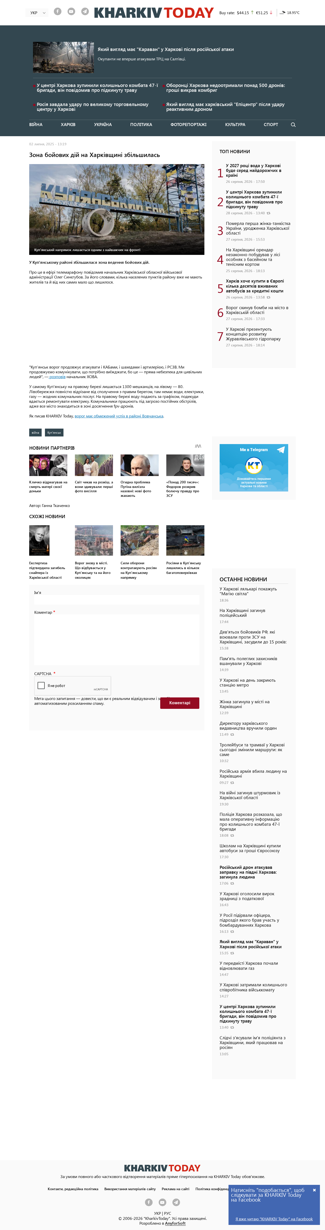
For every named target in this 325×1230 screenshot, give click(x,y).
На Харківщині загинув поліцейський (242, 612)
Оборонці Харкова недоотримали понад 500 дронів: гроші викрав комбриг (225, 87)
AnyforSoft (175, 1223)
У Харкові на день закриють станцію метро (248, 682)
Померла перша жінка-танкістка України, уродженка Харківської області (258, 228)
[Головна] (154, 13)
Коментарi (179, 703)
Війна (35, 124)
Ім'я (37, 592)
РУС (167, 1213)
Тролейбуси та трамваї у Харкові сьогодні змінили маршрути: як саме (252, 749)
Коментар (43, 612)
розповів (57, 376)
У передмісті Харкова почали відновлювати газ (249, 965)
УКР (157, 1213)
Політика (141, 124)
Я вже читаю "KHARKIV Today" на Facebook (274, 1218)
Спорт (271, 124)
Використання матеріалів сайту (130, 1188)
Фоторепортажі (188, 124)
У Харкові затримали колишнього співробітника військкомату (253, 987)
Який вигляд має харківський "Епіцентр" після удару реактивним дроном (225, 106)
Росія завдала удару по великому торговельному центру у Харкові (93, 106)
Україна (103, 124)
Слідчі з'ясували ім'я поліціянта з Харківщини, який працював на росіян (253, 1042)
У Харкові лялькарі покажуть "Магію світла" (248, 591)
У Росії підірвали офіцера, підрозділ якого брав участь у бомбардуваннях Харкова (249, 919)
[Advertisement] (116, 324)
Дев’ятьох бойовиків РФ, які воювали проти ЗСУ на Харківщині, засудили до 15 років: (253, 636)
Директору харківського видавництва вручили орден (248, 725)
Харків (68, 124)
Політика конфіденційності (218, 1188)
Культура (235, 124)
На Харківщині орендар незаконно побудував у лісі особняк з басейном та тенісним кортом (253, 257)
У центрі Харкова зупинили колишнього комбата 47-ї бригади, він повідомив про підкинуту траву (97, 87)
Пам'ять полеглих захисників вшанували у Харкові (248, 661)
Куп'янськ (54, 432)
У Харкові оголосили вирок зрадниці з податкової (247, 896)
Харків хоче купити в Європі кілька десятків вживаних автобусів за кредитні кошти (255, 285)
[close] (314, 1189)
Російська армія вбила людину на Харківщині (253, 773)
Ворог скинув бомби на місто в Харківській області (257, 310)
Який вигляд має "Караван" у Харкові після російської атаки (166, 49)
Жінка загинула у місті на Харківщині (245, 704)
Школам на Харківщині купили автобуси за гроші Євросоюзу (250, 848)
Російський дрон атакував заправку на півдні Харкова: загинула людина (248, 872)
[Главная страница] (162, 1168)
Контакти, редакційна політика (73, 1188)
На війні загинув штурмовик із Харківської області (250, 795)
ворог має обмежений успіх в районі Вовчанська (119, 415)
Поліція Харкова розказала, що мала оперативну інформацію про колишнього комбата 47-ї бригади (251, 821)
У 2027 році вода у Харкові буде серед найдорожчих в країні (253, 170)
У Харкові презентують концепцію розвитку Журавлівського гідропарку (253, 333)
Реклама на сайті (175, 1188)
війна (35, 432)
